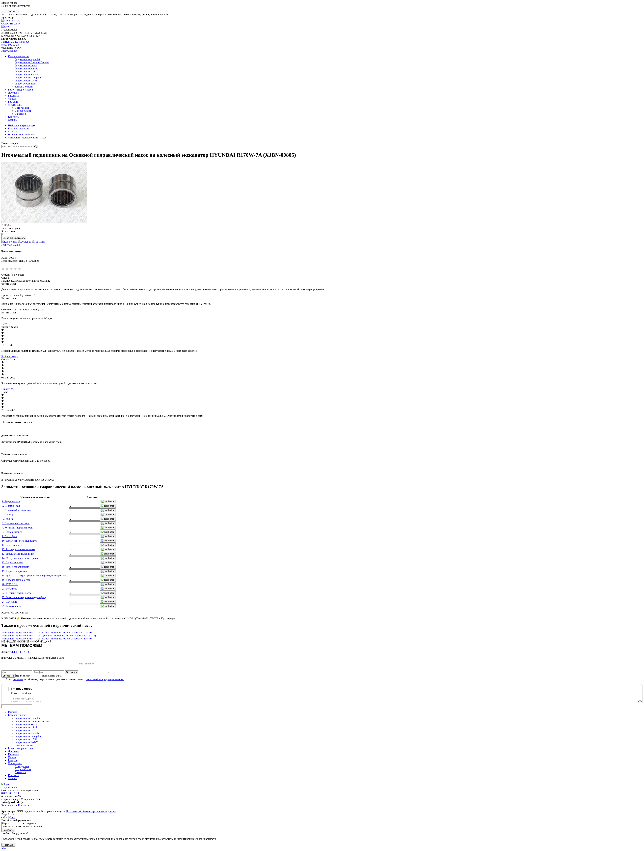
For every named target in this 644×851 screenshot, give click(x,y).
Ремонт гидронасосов (20, 89)
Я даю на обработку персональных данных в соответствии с (64, 679)
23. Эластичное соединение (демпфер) (24, 597)
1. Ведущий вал (11, 501)
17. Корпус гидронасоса (15, 571)
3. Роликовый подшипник (17, 510)
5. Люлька (7, 518)
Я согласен (8, 845)
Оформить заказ (10, 23)
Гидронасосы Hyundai (27, 59)
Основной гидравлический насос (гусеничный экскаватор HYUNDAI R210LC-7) (49, 635)
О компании (15, 104)
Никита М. (7, 389)
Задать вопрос (21, 41)
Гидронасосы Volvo (26, 65)
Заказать (20, 238)
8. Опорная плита (12, 532)
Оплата (12, 98)
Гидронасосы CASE (26, 80)
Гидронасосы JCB (25, 71)
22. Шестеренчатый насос (16, 593)
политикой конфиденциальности (105, 679)
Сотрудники (22, 107)
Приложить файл (52, 675)
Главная (12, 712)
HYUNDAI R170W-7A (21, 134)
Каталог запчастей (18, 56)
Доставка (13, 92)
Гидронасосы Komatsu (27, 74)
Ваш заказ (14, 20)
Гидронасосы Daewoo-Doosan (32, 62)
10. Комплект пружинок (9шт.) (19, 540)
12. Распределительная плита (18, 549)
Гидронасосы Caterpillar (28, 77)
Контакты (7, 41)
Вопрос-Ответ (23, 110)
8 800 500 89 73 (10, 11)
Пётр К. (5, 323)
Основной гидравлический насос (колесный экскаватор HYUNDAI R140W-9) (47, 638)
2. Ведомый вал (11, 505)
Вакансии (20, 113)
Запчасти (13, 131)
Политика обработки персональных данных (91, 811)
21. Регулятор (9, 588)
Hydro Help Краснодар (21, 125)
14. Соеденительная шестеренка (20, 558)
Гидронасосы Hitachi (26, 68)
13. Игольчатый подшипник (18, 553)
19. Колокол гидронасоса (16, 579)
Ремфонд (13, 101)
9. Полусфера (9, 536)
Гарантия (13, 95)
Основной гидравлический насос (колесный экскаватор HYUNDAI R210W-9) (47, 632)
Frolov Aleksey (9, 356)
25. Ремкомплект (11, 606)
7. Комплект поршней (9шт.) (18, 527)
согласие (18, 679)
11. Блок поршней (12, 545)
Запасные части (24, 86)
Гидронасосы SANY (26, 83)
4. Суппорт (8, 514)
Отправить (71, 672)
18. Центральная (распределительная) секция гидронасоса (35, 575)
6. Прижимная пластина (16, 523)
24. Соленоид (9, 601)
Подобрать (8, 830)
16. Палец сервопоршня (15, 566)
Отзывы (12, 119)
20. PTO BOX (10, 584)
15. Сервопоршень (12, 562)
